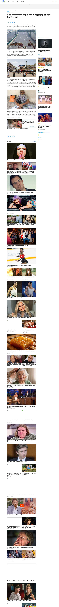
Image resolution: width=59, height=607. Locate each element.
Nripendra (39, 54)
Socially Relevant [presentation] (41, 67)
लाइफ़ (8, 11)
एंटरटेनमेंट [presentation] (39, 123)
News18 (8, 109)
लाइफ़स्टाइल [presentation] (39, 49)
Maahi (38, 91)
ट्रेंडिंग (8, 1)
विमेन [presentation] (38, 86)
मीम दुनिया (22, 1)
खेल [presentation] (38, 104)
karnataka (8, 77)
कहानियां (13, 1)
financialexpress (9, 49)
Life (8, 128)
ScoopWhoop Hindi (20, 128)
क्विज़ (17, 1)
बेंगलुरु (25, 26)
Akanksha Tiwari (10, 19)
